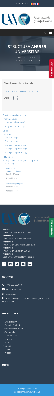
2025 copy (9, 163)
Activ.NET (36, 391)
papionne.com (23, 391)
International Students (13, 328)
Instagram (7, 339)
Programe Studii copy (15, 122)
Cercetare (7, 134)
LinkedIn (7, 352)
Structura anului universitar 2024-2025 (21, 91)
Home (19, 58)
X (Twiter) (7, 349)
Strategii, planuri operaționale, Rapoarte (20, 160)
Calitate (6, 130)
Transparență (9, 168)
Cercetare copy (11, 137)
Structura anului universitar (14, 115)
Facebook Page (10, 335)
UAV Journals (9, 332)
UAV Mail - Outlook (11, 325)
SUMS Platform (10, 321)
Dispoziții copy (11, 178)
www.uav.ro (11, 294)
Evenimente (32, 58)
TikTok (6, 342)
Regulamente (8, 156)
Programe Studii (10, 119)
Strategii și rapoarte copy (16, 145)
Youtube (7, 346)
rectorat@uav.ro (13, 289)
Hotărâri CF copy (12, 174)
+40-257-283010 (14, 285)
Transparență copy (13, 171)
